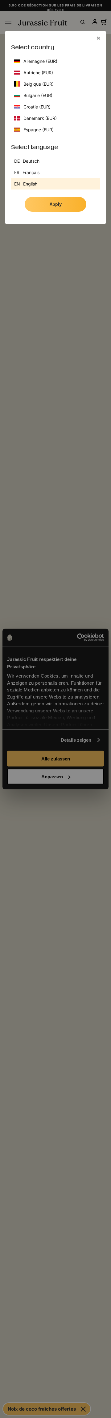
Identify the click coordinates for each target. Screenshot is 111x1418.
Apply (56, 204)
